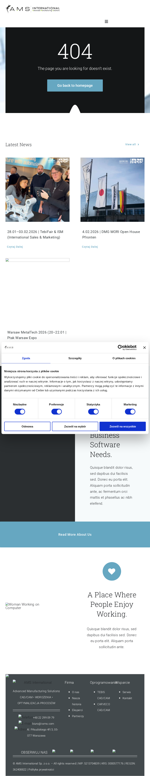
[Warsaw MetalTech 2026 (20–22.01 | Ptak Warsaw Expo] (37, 290)
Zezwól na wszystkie (123, 426)
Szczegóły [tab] (75, 358)
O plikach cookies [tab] (124, 358)
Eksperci (77, 710)
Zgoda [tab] (26, 358)
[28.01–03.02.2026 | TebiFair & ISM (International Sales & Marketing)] (37, 190)
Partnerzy (78, 716)
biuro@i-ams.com (43, 723)
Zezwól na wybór (75, 426)
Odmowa (27, 426)
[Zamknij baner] (144, 347)
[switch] (56, 412)
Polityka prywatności (41, 769)
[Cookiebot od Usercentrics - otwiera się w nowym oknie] (120, 347)
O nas (75, 692)
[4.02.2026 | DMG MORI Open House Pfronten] (112, 190)
